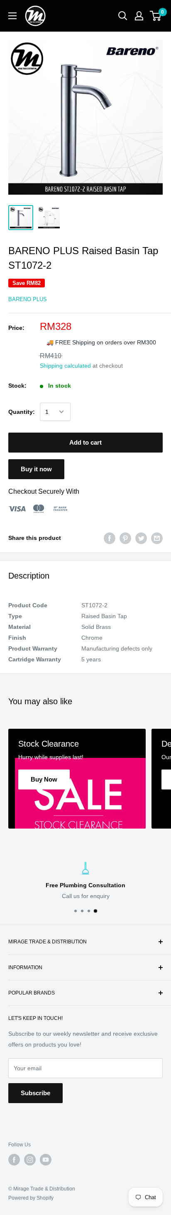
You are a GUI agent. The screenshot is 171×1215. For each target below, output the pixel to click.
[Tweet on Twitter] (141, 538)
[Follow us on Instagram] (30, 1160)
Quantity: (21, 411)
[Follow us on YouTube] (45, 1160)
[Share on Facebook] (109, 538)
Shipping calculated (65, 365)
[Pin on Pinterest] (125, 538)
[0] (156, 16)
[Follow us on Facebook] (14, 1160)
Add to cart (85, 442)
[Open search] (122, 15)
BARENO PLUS (27, 299)
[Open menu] (12, 15)
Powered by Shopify (31, 1198)
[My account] (139, 15)
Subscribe (35, 1092)
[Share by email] (157, 538)
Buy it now (36, 469)
